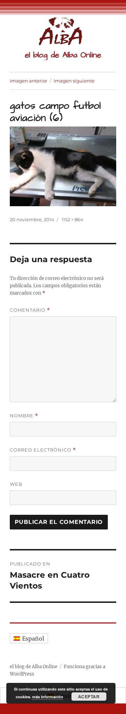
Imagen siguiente (74, 81)
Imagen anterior (28, 81)
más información (47, 696)
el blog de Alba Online (63, 54)
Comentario (30, 310)
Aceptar (89, 696)
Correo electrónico (43, 450)
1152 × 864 (72, 219)
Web (16, 484)
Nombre (24, 416)
